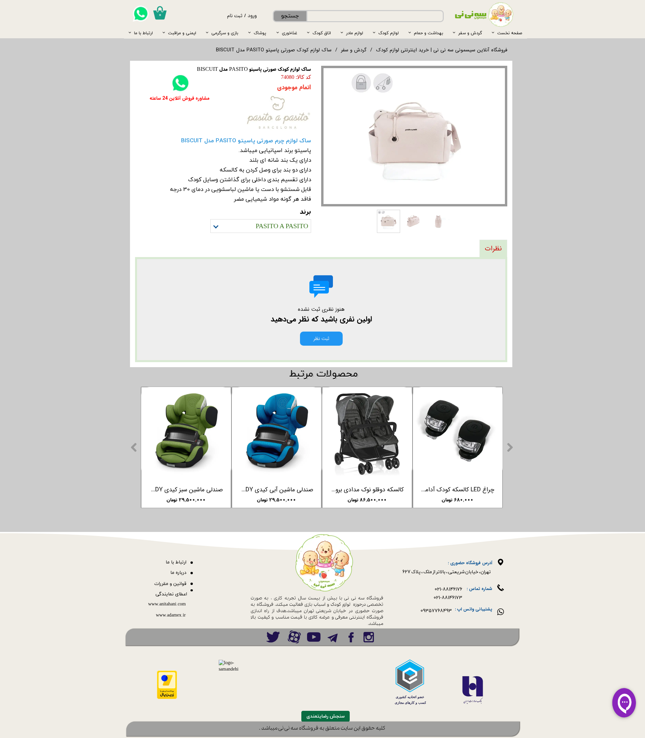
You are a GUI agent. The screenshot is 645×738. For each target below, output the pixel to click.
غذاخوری (289, 33)
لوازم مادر (354, 33)
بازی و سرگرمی (224, 33)
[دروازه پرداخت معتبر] (167, 698)
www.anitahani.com (167, 604)
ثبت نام (235, 16)
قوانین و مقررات (170, 584)
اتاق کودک (321, 33)
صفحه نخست (509, 33)
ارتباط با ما (143, 33)
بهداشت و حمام (428, 33)
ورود (252, 16)
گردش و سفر (470, 33)
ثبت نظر (321, 338)
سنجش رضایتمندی (325, 716)
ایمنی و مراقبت (182, 33)
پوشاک (260, 33)
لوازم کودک (388, 33)
